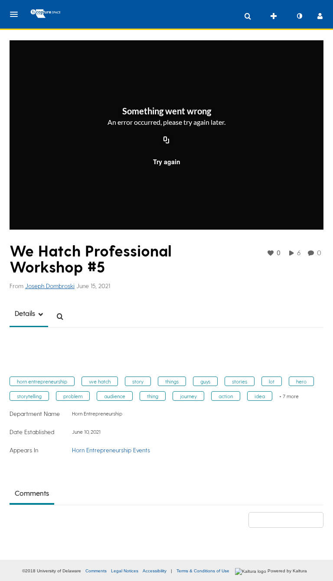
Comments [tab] (32, 493)
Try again (166, 161)
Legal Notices (124, 570)
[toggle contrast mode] (299, 16)
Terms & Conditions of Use (202, 570)
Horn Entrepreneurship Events (111, 450)
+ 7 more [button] (289, 396)
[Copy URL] (166, 141)
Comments (96, 570)
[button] (16, 14)
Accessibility (154, 570)
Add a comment (290, 520)
